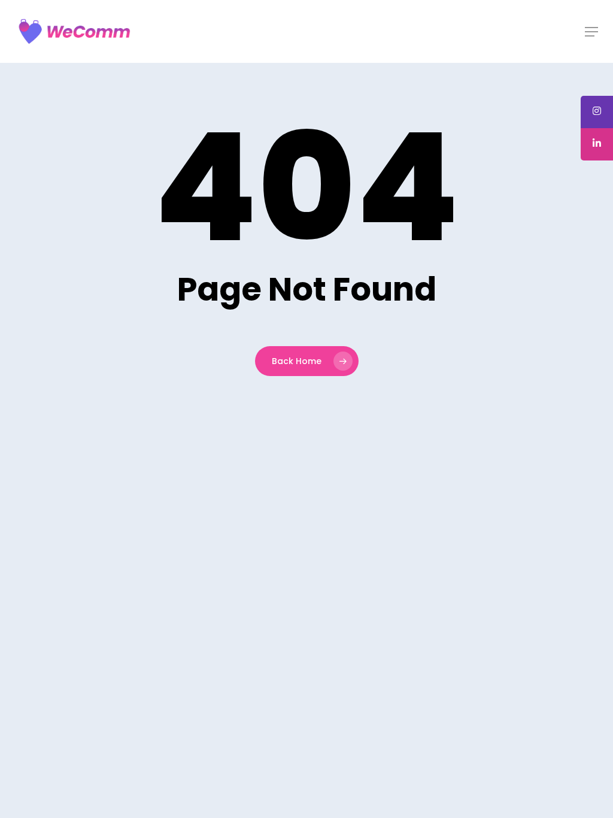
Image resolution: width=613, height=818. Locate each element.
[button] (591, 32)
